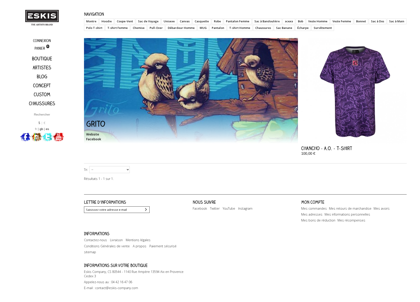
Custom (42, 94)
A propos (139, 246)
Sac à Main (396, 21)
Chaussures (42, 103)
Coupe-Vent (125, 21)
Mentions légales (138, 240)
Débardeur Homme (181, 28)
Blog (42, 76)
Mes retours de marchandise (350, 208)
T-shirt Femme (117, 28)
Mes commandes (314, 208)
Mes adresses (311, 214)
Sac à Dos (377, 21)
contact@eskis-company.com (116, 288)
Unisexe (169, 21)
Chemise (139, 28)
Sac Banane (284, 28)
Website (92, 134)
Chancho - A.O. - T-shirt (326, 148)
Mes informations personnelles (347, 214)
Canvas (185, 21)
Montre (91, 21)
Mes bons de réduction (318, 220)
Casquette (202, 21)
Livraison (116, 240)
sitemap (90, 252)
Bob (300, 21)
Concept (42, 85)
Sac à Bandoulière (267, 21)
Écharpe (303, 28)
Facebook (93, 139)
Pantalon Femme (237, 21)
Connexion (42, 40)
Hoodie (107, 21)
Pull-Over (156, 28)
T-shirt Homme (239, 28)
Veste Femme (341, 21)
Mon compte (312, 202)
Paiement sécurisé (163, 246)
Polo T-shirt (94, 28)
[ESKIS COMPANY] (42, 18)
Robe (217, 21)
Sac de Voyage (148, 21)
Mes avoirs (382, 208)
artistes (42, 67)
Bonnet (361, 21)
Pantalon (218, 28)
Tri (85, 170)
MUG (203, 28)
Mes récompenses (351, 220)
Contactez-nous (95, 240)
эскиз (289, 21)
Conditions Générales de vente (107, 246)
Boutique (42, 58)
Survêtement (323, 28)
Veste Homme (317, 21)
